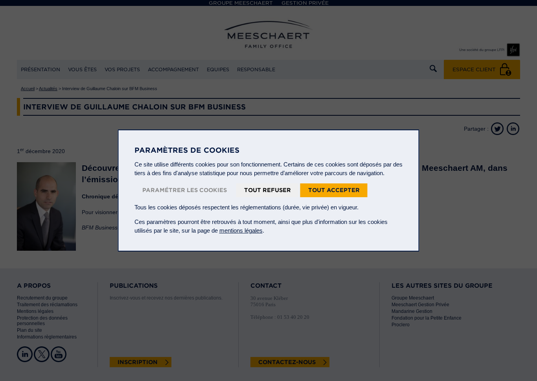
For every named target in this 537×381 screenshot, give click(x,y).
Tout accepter (334, 190)
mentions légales (241, 230)
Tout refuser (267, 190)
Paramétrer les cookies (184, 190)
